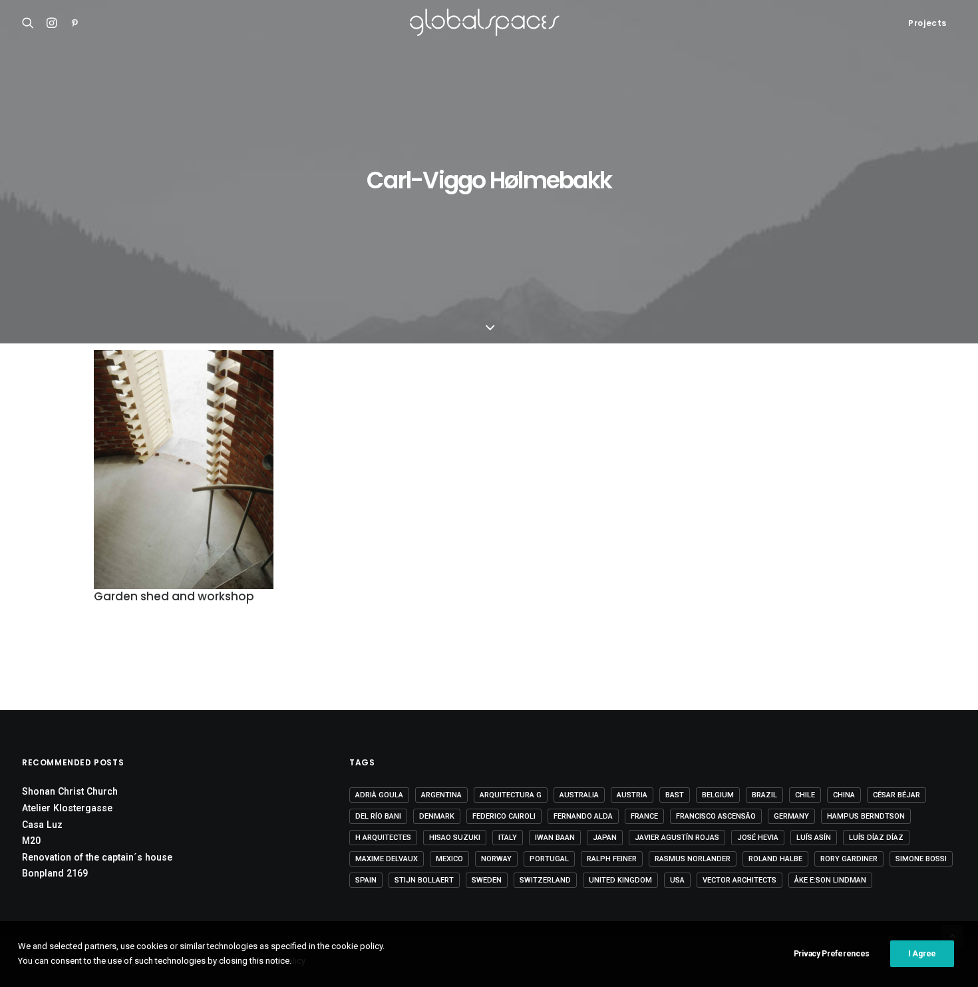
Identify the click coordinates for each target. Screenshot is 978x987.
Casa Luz (42, 824)
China (844, 795)
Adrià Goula (379, 795)
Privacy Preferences (832, 953)
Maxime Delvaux (386, 859)
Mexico (449, 859)
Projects (927, 23)
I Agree (922, 953)
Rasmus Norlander (693, 859)
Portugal (549, 859)
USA (677, 880)
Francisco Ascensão (716, 816)
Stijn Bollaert (424, 880)
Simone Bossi (921, 859)
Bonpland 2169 (55, 873)
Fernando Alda (583, 816)
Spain (366, 880)
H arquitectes (383, 837)
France (644, 816)
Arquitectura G (511, 795)
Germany (791, 816)
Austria (632, 795)
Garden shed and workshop (174, 596)
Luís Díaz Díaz (876, 837)
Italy (507, 837)
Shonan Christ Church (70, 791)
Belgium (718, 795)
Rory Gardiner (849, 859)
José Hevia (757, 837)
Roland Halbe (775, 859)
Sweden (487, 880)
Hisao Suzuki (454, 837)
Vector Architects (739, 880)
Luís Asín (813, 837)
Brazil (764, 795)
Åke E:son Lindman (830, 880)
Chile (805, 795)
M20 (31, 840)
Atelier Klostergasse (67, 808)
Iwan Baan (555, 837)
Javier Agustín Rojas (677, 837)
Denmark (436, 816)
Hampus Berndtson (866, 816)
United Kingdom (620, 880)
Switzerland (545, 880)
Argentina (441, 795)
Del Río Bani (378, 816)
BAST (674, 795)
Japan (605, 837)
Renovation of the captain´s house (97, 857)
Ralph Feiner (612, 859)
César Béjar (896, 795)
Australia (579, 795)
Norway (496, 859)
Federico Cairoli (504, 816)
